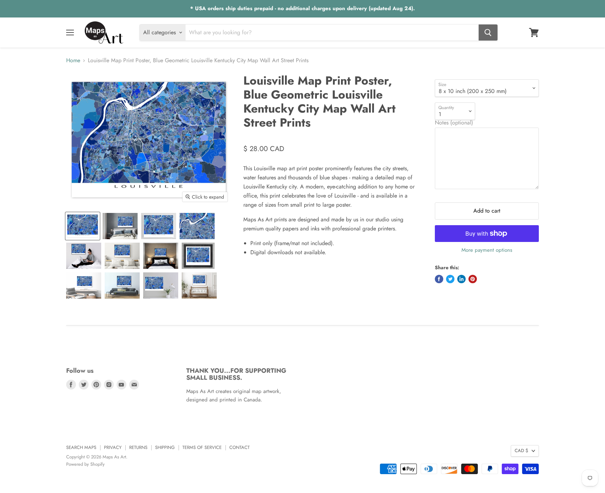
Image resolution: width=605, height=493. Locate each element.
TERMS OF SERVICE (202, 447)
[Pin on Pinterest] (472, 279)
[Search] (488, 32)
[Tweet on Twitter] (450, 279)
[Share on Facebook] (439, 279)
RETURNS (138, 447)
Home (73, 60)
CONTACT (239, 447)
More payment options (486, 250)
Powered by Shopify (85, 464)
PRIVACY (112, 447)
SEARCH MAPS (81, 447)
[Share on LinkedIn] (461, 279)
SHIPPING (165, 447)
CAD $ (521, 450)
